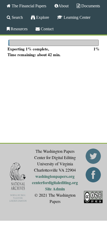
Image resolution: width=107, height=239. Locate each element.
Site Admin (55, 189)
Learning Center (76, 17)
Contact (47, 29)
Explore (42, 17)
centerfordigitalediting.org (55, 182)
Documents (90, 6)
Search (17, 17)
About (63, 6)
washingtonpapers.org (55, 176)
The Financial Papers (28, 6)
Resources (19, 29)
